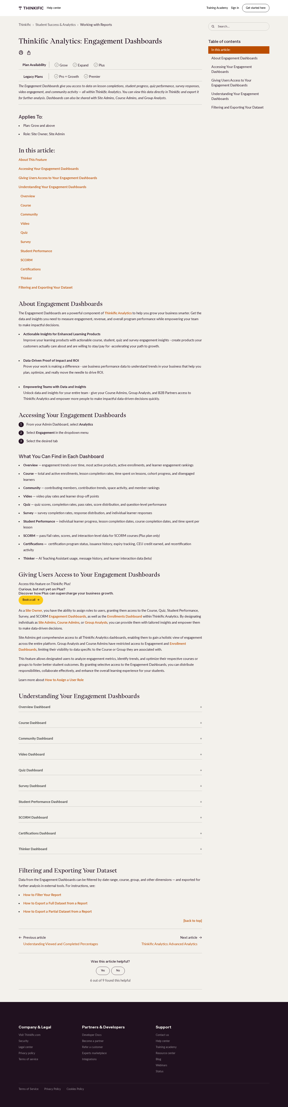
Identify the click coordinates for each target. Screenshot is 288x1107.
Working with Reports (96, 24)
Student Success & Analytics (55, 24)
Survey (26, 242)
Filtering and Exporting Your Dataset (45, 287)
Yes (103, 970)
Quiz (24, 232)
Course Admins (68, 622)
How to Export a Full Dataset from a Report (55, 903)
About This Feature (33, 159)
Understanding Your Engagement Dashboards (52, 187)
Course (26, 205)
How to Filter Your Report (42, 895)
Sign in (235, 8)
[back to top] (192, 920)
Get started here (255, 8)
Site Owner (33, 610)
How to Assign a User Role (64, 680)
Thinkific (25, 24)
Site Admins (47, 622)
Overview (28, 196)
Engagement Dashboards (67, 616)
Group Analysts (96, 622)
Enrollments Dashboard (124, 616)
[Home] (31, 8)
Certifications (31, 269)
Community (29, 214)
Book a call (29, 600)
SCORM (27, 260)
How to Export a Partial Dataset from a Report (57, 911)
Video (25, 223)
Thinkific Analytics (118, 313)
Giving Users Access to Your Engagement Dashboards (58, 178)
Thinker (26, 278)
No (118, 970)
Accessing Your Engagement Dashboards (49, 168)
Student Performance (36, 251)
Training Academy (217, 8)
